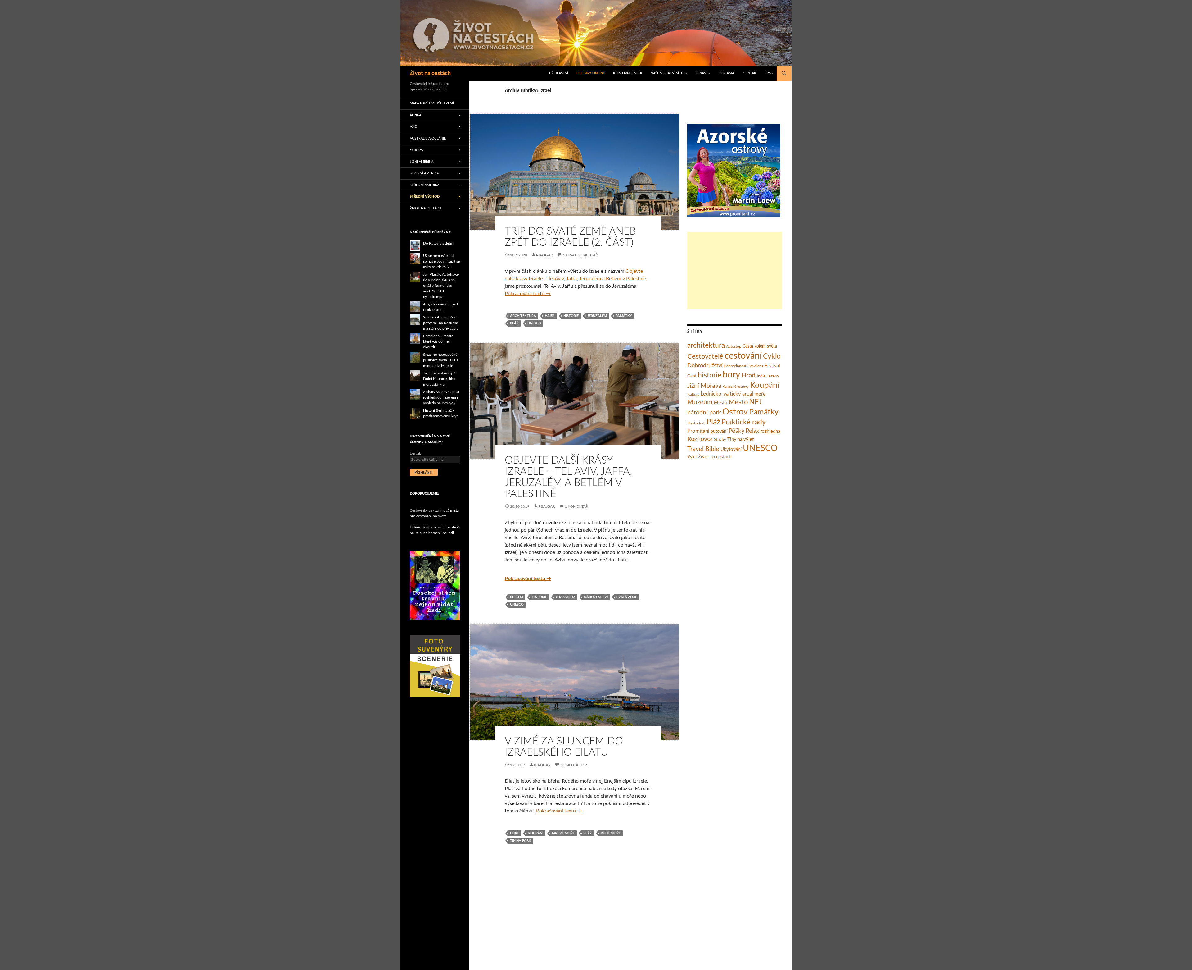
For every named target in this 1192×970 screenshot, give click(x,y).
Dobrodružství (704, 365)
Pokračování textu (528, 293)
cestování (743, 355)
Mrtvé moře (563, 833)
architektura (523, 316)
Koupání (535, 833)
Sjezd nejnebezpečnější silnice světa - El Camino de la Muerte (441, 360)
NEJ (755, 402)
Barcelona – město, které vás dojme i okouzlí (438, 341)
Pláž (514, 323)
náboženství (596, 597)
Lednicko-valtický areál (727, 393)
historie (571, 316)
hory (731, 375)
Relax (752, 431)
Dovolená (755, 366)
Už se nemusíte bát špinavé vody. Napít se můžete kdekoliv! (441, 261)
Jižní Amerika (421, 161)
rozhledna (770, 431)
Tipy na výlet (740, 439)
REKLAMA (726, 73)
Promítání (698, 431)
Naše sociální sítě (667, 73)
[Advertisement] (734, 270)
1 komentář (576, 506)
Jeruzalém (597, 316)
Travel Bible (703, 449)
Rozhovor (700, 439)
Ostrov (735, 412)
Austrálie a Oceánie (428, 138)
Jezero (773, 376)
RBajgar (544, 255)
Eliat (514, 833)
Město (738, 402)
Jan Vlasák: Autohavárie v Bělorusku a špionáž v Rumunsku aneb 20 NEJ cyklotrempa (441, 285)
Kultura (693, 394)
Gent (692, 376)
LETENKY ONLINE (590, 73)
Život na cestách (430, 73)
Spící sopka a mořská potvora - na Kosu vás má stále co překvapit (440, 322)
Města (720, 402)
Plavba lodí (696, 423)
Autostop (733, 346)
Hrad (748, 375)
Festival (772, 366)
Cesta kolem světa (760, 346)
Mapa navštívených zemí (432, 103)
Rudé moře (611, 833)
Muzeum (699, 402)
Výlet (692, 457)
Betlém (516, 597)
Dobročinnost (735, 366)
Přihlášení (558, 73)
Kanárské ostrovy (736, 386)
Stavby (720, 440)
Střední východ (425, 196)
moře (759, 393)
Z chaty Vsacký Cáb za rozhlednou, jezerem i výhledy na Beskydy (441, 397)
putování (719, 431)
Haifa (550, 316)
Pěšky (736, 431)
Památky (624, 316)
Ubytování (731, 449)
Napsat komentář (580, 255)
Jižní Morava (704, 386)
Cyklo (772, 356)
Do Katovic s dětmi (438, 243)
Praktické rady (743, 422)
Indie (761, 376)
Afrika (415, 115)
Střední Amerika (424, 185)
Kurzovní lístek (627, 73)
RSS (770, 73)
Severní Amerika (424, 173)
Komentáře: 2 (573, 765)
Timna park (520, 840)
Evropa (416, 150)
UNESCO (534, 323)
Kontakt (750, 73)
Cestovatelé (705, 356)
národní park (704, 413)
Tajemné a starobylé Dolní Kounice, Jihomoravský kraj (440, 378)
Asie (413, 126)
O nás (701, 73)
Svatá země (626, 597)
